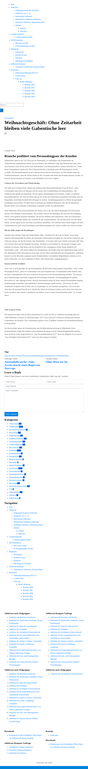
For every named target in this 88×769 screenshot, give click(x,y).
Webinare (18, 58)
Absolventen (13, 424)
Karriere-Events (21, 55)
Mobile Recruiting (15, 465)
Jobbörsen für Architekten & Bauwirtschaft (24, 632)
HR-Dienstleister (17, 40)
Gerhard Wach (20, 356)
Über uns (18, 79)
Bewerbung (13, 433)
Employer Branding (16, 439)
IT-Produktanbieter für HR (25, 46)
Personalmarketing (15, 477)
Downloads (19, 52)
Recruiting (13, 483)
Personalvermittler (15, 480)
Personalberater (14, 471)
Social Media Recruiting (18, 486)
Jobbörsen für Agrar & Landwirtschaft (23, 626)
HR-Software (14, 447)
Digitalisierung (14, 436)
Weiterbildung (14, 492)
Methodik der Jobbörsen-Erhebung (28, 19)
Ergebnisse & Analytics (17, 753)
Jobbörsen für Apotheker (18, 629)
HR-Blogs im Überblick (24, 61)
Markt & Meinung (15, 459)
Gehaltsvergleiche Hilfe (23, 37)
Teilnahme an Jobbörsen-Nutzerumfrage (29, 67)
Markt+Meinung (26, 82)
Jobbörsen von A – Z (22, 13)
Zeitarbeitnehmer (62, 356)
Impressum (15, 70)
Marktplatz (15, 49)
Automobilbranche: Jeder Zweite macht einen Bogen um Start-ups (22, 365)
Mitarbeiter (13, 462)
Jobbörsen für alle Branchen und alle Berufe (67, 674)
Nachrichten (8, 118)
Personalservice (50, 356)
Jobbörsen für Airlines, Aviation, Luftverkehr (25, 641)
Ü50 (10, 489)
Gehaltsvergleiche (17, 34)
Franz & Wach (9, 356)
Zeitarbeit (12, 495)
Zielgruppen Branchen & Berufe (27, 10)
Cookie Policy (20, 76)
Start (12, 4)
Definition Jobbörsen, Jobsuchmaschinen (30, 22)
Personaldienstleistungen (35, 356)
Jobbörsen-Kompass (18, 64)
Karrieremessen (14, 453)
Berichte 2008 (30, 85)
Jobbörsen (14, 7)
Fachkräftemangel (15, 442)
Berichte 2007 (30, 88)
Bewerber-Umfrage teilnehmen (20, 750)
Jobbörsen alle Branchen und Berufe (22, 617)
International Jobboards (23, 16)
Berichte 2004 (30, 97)
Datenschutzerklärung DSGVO (26, 73)
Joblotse (18, 25)
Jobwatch (23, 31)
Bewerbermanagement (17, 430)
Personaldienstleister (16, 474)
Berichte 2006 (30, 91)
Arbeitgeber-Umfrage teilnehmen (21, 747)
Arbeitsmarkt (13, 427)
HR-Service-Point (21, 43)
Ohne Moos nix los (56, 361)
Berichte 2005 (30, 94)
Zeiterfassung (14, 498)
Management (13, 456)
